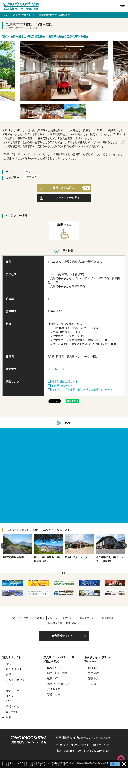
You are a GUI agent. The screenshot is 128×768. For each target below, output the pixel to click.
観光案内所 (108, 618)
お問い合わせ (73, 623)
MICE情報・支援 (57, 673)
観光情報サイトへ (62, 635)
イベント (11, 695)
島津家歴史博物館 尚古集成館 (54, 15)
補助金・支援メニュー (60, 683)
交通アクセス (14, 706)
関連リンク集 (55, 623)
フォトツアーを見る (68, 197)
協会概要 (40, 618)
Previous (6, 71)
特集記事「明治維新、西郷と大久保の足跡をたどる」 (84, 389)
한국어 (92, 683)
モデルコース (14, 690)
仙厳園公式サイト (62, 385)
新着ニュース (14, 717)
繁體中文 (93, 678)
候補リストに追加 (70, 187)
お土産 (10, 685)
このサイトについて (21, 618)
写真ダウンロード (89, 618)
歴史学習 (30, 177)
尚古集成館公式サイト (65, 381)
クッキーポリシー (44, 765)
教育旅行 (52, 678)
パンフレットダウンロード (62, 618)
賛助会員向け (55, 689)
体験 (9, 674)
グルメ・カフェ (15, 679)
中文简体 (93, 673)
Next (121, 71)
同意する (115, 764)
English (92, 667)
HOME (5, 15)
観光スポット (14, 669)
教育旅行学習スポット (24, 15)
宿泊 (9, 701)
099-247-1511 (56, 369)
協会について (55, 667)
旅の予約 (11, 711)
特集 (9, 663)
